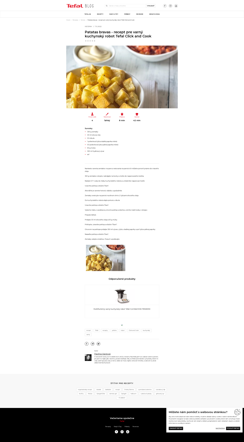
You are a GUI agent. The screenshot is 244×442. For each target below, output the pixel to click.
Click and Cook (134, 330)
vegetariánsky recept (85, 389)
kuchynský (146, 330)
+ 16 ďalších (121, 398)
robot (122, 330)
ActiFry (81, 394)
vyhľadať (150, 6)
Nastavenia (220, 428)
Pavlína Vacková (102, 354)
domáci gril (113, 394)
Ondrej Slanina (129, 389)
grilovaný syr (160, 394)
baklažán (108, 389)
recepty (105, 330)
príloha (114, 330)
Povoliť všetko (233, 428)
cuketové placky (146, 394)
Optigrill (123, 394)
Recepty (100, 14)
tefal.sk (87, 14)
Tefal (96, 330)
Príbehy (127, 14)
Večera (83, 20)
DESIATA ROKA (154, 14)
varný (88, 334)
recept (88, 330)
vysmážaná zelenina (144, 389)
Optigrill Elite (101, 394)
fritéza (90, 394)
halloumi (133, 394)
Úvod (68, 20)
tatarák (98, 389)
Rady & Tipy (113, 14)
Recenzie (139, 14)
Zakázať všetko (176, 428)
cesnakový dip (160, 389)
